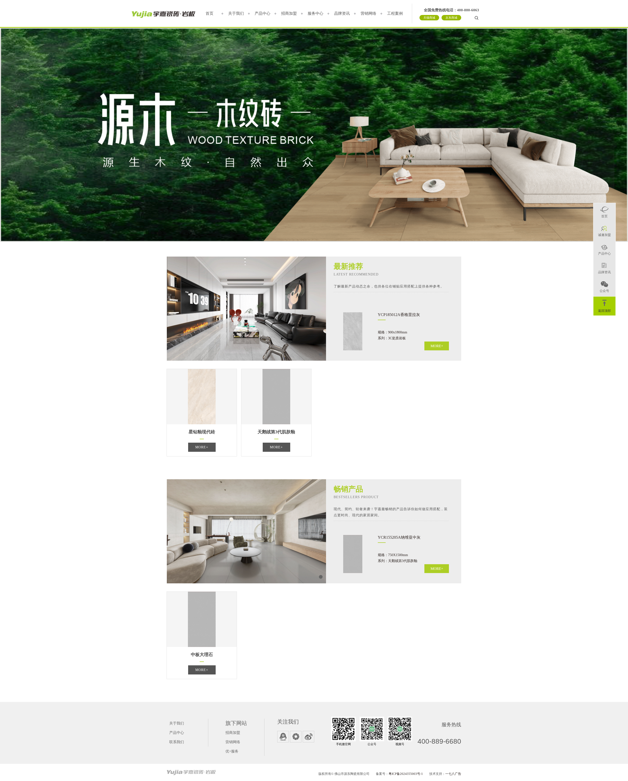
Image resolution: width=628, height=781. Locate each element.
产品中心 (262, 13)
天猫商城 (429, 17)
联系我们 (176, 742)
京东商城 (451, 17)
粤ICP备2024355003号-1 (406, 774)
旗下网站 (236, 723)
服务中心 (315, 13)
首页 (209, 13)
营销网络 (368, 13)
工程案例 (395, 13)
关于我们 (236, 13)
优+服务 (231, 751)
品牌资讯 (342, 13)
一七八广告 (453, 774)
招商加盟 (289, 13)
